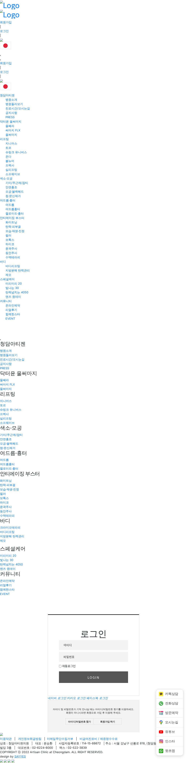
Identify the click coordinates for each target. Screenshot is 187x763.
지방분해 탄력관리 (17, 270)
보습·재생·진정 (14, 231)
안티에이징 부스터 (12, 218)
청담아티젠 (7, 95)
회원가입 (6, 22)
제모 (8, 275)
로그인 (4, 31)
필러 (8, 235)
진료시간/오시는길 (17, 108)
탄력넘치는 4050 (16, 292)
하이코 (9, 244)
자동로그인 (69, 666)
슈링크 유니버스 (16, 152)
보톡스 (9, 240)
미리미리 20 (13, 283)
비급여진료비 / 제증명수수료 (99, 739)
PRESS (10, 117)
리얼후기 (11, 310)
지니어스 (11, 143)
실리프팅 (11, 170)
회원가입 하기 (107, 721)
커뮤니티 (6, 301)
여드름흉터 (12, 209)
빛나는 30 (12, 288)
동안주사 (11, 253)
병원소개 (11, 99)
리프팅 (4, 139)
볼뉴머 (9, 161)
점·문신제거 (13, 196)
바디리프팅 (12, 266)
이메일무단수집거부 (60, 739)
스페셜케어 (7, 279)
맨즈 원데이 (13, 296)
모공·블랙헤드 (14, 191)
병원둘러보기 (14, 104)
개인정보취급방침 (29, 739)
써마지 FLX (12, 130)
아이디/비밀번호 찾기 (79, 721)
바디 (3, 261)
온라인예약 (12, 305)
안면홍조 (11, 187)
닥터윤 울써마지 (10, 121)
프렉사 (9, 165)
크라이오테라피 (10, 527)
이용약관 (6, 739)
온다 (8, 156)
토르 (8, 148)
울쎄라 (9, 126)
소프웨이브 (12, 174)
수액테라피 (12, 257)
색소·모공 (6, 178)
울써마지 (11, 134)
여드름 (9, 205)
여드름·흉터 (7, 200)
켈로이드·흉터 (14, 213)
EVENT (10, 318)
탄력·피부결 (13, 226)
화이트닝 (11, 222)
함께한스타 (12, 314)
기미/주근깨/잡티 (16, 183)
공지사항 (11, 113)
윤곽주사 (11, 248)
